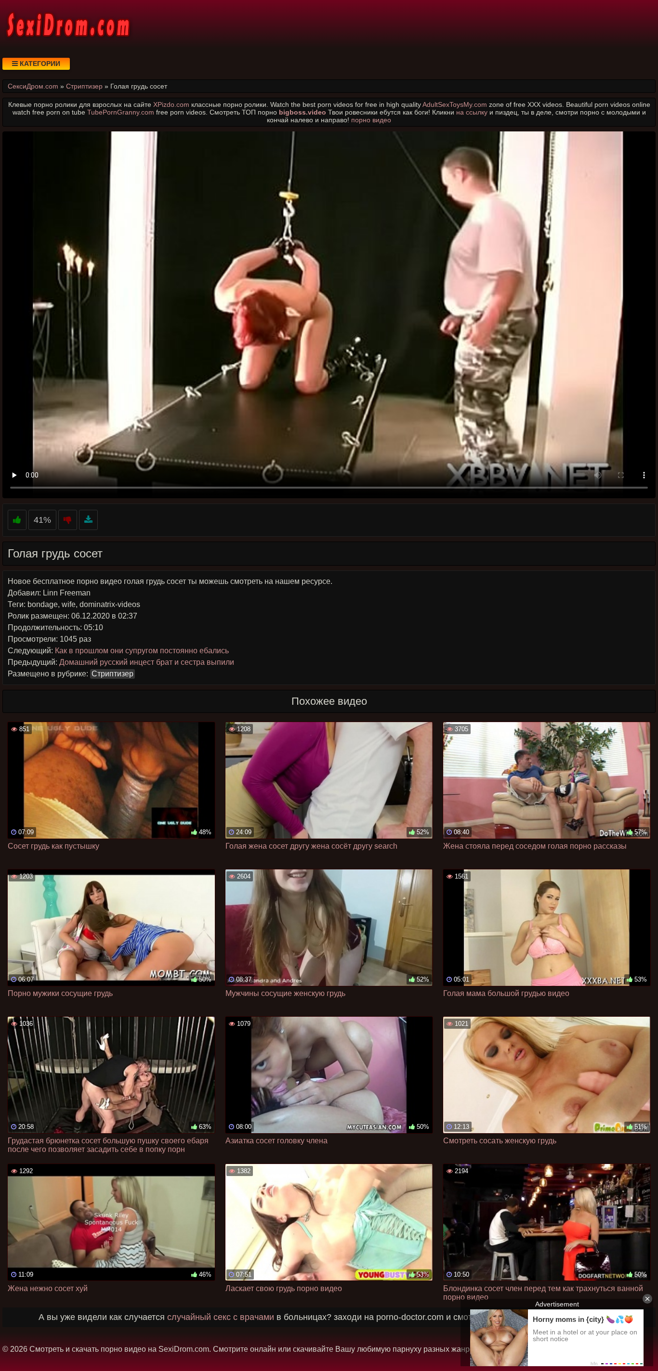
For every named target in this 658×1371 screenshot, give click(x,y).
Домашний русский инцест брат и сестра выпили (146, 662)
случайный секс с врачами (220, 1317)
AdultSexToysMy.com (454, 104)
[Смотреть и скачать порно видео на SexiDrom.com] (67, 24)
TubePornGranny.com (120, 112)
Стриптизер (112, 674)
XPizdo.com (171, 104)
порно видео (371, 120)
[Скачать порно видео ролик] (88, 520)
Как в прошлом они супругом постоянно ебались (142, 651)
